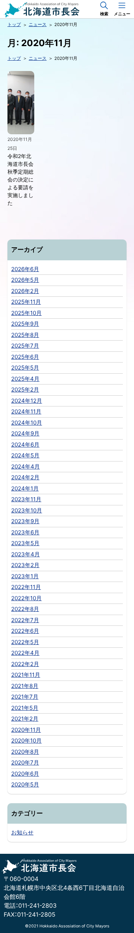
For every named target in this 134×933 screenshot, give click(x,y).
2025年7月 (25, 345)
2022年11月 (26, 587)
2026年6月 (25, 269)
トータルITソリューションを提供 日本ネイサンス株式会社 (58, 10)
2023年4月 (25, 554)
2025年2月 (25, 389)
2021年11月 (25, 674)
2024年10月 (26, 422)
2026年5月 (25, 279)
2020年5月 (25, 784)
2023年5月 (25, 543)
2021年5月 (24, 707)
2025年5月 (25, 367)
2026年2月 (25, 291)
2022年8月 (25, 608)
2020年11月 (26, 729)
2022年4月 (25, 652)
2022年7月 (25, 620)
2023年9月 (25, 521)
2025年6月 (25, 356)
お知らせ (22, 832)
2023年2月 (25, 565)
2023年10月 (26, 510)
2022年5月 (25, 642)
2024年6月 (25, 444)
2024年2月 (25, 477)
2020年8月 (25, 751)
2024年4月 (25, 466)
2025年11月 (26, 301)
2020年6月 (25, 773)
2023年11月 (26, 499)
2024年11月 (26, 411)
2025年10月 (26, 312)
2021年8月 (24, 685)
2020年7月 (25, 762)
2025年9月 (25, 323)
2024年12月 (26, 400)
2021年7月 (24, 696)
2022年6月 (25, 630)
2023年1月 (25, 576)
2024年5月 (25, 455)
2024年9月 (25, 433)
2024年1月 (25, 488)
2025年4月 (25, 378)
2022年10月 (26, 598)
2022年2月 (25, 663)
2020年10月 (26, 740)
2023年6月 (25, 532)
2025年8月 (25, 334)
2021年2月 (24, 718)
